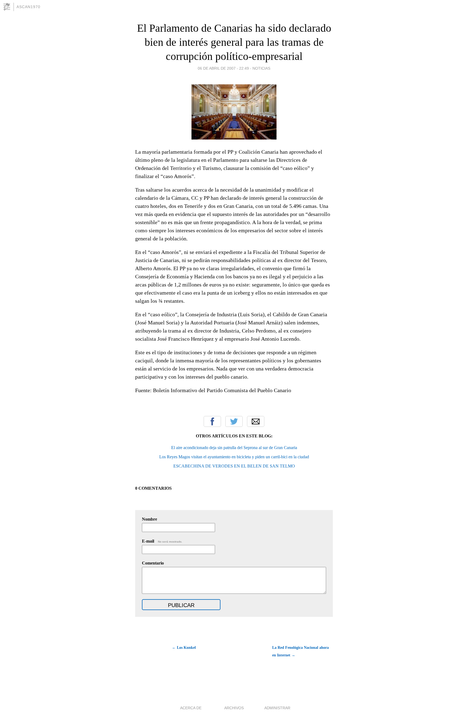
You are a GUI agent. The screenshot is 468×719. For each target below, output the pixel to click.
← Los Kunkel (184, 648)
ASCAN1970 (28, 7)
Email (255, 421)
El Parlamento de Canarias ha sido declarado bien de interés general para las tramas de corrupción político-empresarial (234, 42)
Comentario (153, 563)
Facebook (212, 421)
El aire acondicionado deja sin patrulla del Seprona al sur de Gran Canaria (234, 447)
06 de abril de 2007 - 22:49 (223, 68)
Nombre (149, 519)
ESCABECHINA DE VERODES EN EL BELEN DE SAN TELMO (234, 466)
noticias (261, 68)
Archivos (234, 708)
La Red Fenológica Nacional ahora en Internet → (300, 651)
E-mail (162, 541)
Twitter (234, 421)
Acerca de (191, 708)
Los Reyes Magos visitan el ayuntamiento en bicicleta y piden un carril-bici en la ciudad (234, 456)
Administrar (277, 708)
